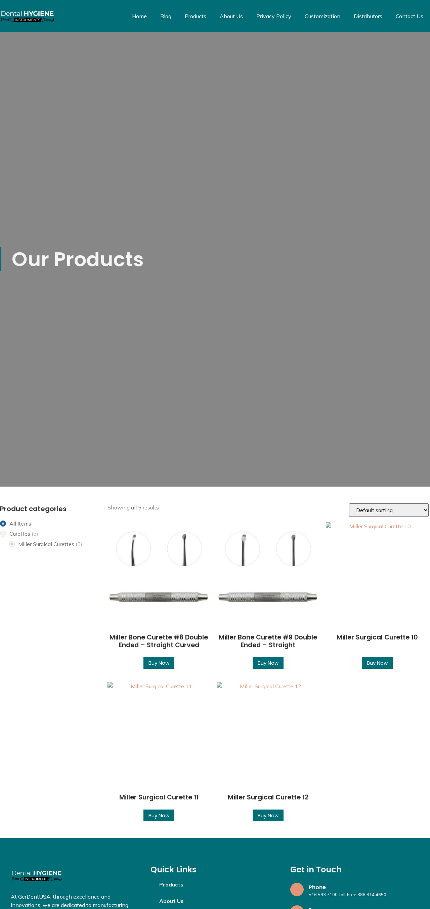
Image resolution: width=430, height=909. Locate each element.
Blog (165, 16)
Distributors (368, 16)
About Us (231, 16)
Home (139, 16)
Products (195, 16)
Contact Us (409, 16)
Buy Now (158, 662)
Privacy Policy (273, 16)
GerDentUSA (34, 896)
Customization (322, 16)
